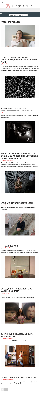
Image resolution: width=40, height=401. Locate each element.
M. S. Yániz (5, 293)
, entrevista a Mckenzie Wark (20, 60)
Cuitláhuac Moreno (7, 160)
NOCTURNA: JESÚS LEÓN (17, 203)
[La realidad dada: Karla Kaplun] (20, 356)
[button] (2, 17)
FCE (2, 2)
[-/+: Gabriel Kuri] (20, 224)
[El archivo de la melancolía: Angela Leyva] (20, 312)
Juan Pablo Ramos (7, 205)
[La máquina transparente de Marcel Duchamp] (20, 267)
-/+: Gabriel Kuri (10, 246)
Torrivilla (4, 64)
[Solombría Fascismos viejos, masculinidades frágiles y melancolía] (20, 87)
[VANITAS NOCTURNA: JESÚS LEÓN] (20, 181)
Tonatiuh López (6, 112)
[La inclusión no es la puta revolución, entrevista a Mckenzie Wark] (20, 36)
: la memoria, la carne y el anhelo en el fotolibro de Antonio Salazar (19, 156)
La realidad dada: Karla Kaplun (18, 377)
